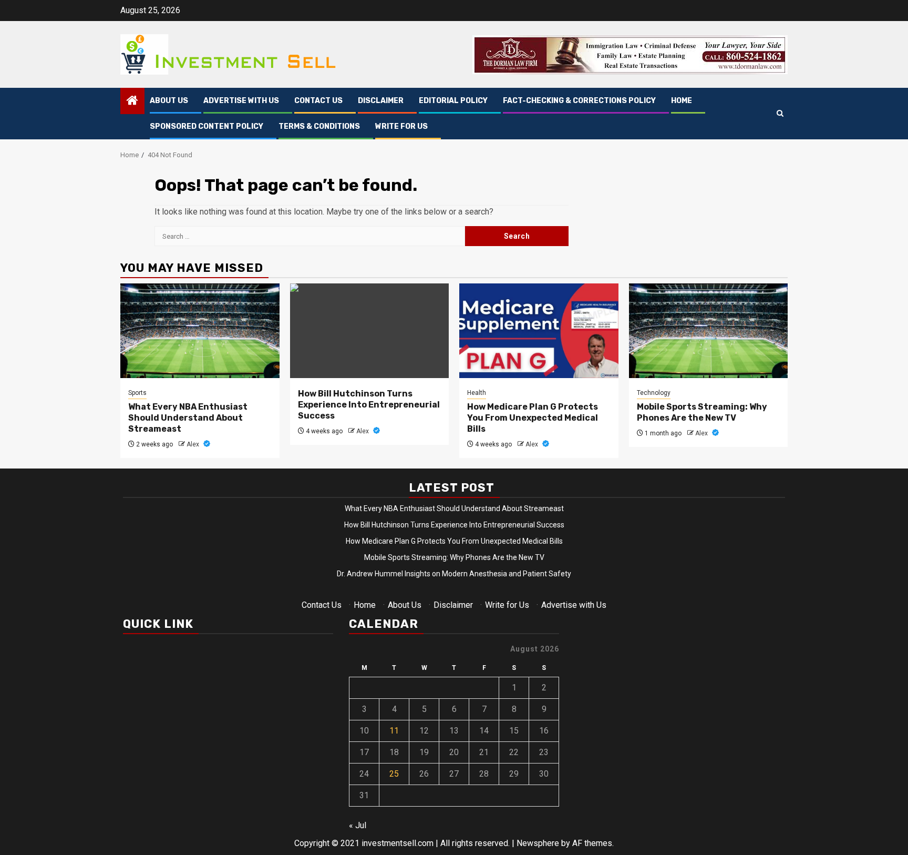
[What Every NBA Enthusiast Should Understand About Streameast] (200, 330)
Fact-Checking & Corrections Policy (579, 100)
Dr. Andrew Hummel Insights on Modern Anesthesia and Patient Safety (454, 573)
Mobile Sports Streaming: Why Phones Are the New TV (702, 412)
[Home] (132, 101)
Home (681, 100)
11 (394, 731)
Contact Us (318, 100)
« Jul (357, 825)
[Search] (780, 114)
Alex (194, 444)
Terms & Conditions (319, 126)
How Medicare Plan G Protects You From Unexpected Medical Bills (532, 418)
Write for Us (401, 126)
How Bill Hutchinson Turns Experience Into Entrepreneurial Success (369, 405)
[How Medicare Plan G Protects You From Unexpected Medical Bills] (538, 330)
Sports (137, 392)
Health (476, 392)
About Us (169, 100)
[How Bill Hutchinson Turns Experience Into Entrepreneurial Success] (369, 330)
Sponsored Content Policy (206, 126)
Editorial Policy (453, 100)
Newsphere (538, 843)
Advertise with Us (241, 100)
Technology (653, 392)
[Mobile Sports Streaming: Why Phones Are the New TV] (708, 330)
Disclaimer (381, 100)
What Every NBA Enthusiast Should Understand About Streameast (187, 418)
